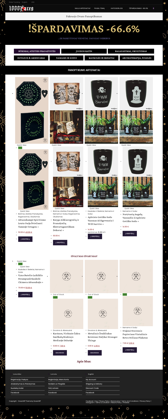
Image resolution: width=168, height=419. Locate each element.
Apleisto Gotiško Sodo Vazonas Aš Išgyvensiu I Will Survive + (101, 220)
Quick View (21, 145)
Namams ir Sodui (66, 58)
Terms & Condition (103, 402)
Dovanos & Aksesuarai (31, 58)
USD (32, 2)
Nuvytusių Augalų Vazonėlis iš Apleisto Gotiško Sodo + (134, 218)
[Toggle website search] (158, 8)
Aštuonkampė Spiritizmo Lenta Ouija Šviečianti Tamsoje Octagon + (32, 223)
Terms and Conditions (130, 401)
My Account (91, 379)
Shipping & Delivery (94, 384)
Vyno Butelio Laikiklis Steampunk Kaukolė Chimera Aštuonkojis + (30, 279)
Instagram (90, 402)
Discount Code (92, 388)
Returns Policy (116, 402)
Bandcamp (115, 401)
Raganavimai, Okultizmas (131, 51)
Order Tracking (14, 2)
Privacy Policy (104, 401)
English (24, 2)
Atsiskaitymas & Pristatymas (23, 384)
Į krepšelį (25, 239)
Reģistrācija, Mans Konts (58, 379)
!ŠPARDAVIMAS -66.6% (84, 28)
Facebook (15, 392)
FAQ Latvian (53, 388)
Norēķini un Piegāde (56, 384)
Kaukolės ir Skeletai (101, 58)
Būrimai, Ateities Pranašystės (36, 51)
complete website (98, 417)
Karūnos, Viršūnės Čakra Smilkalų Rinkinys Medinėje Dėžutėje (66, 337)
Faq (96, 401)
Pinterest (126, 402)
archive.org (114, 417)
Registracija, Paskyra (19, 379)
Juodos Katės (84, 51)
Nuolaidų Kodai (17, 388)
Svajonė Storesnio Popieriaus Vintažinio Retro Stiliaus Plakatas (135, 334)
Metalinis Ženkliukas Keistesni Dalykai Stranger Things (103, 337)
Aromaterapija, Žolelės (136, 58)
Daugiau (60, 353)
